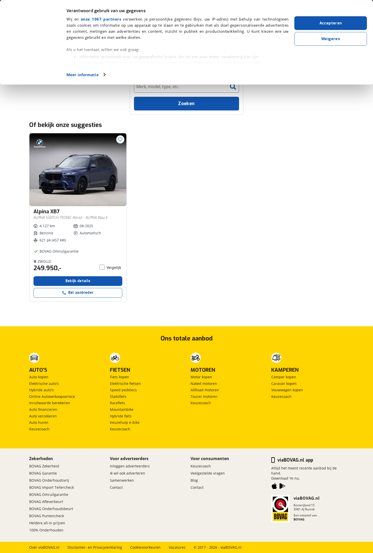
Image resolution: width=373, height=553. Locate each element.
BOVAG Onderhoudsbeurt (51, 508)
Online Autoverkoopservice (52, 396)
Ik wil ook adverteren (127, 473)
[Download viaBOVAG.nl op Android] (282, 487)
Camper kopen (283, 377)
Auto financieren (43, 409)
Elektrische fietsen (125, 383)
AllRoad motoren (205, 389)
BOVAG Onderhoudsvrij (49, 480)
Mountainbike (121, 409)
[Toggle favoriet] (120, 139)
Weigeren (330, 38)
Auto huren (38, 422)
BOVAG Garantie (43, 473)
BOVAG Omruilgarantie (48, 494)
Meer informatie (82, 74)
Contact (116, 487)
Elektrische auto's (44, 383)
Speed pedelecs (123, 389)
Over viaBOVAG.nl (44, 547)
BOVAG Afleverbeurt (46, 501)
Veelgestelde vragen (208, 473)
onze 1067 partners (101, 19)
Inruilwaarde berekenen (49, 402)
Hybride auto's (41, 389)
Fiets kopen (119, 377)
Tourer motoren (204, 396)
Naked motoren (204, 383)
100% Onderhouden (46, 530)
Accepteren (330, 23)
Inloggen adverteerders (130, 466)
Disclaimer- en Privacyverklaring (94, 547)
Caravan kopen (284, 383)
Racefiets (117, 402)
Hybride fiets (120, 416)
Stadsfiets (118, 396)
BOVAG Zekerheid (44, 466)
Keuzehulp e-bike (125, 422)
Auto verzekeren (43, 416)
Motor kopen (201, 377)
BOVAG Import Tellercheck (51, 487)
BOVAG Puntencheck (46, 515)
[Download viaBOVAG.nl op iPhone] (274, 487)
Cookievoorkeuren (145, 547)
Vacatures (177, 547)
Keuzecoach (39, 429)
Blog (194, 480)
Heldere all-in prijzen (47, 523)
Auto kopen (38, 377)
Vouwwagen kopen (287, 389)
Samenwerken (122, 480)
